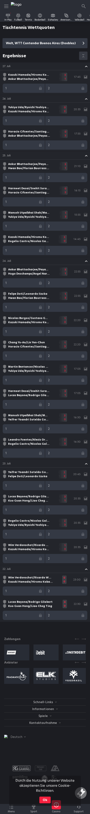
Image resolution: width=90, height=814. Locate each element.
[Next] (84, 639)
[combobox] (15, 737)
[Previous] (77, 639)
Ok (45, 800)
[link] (20, 6)
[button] (45, 66)
